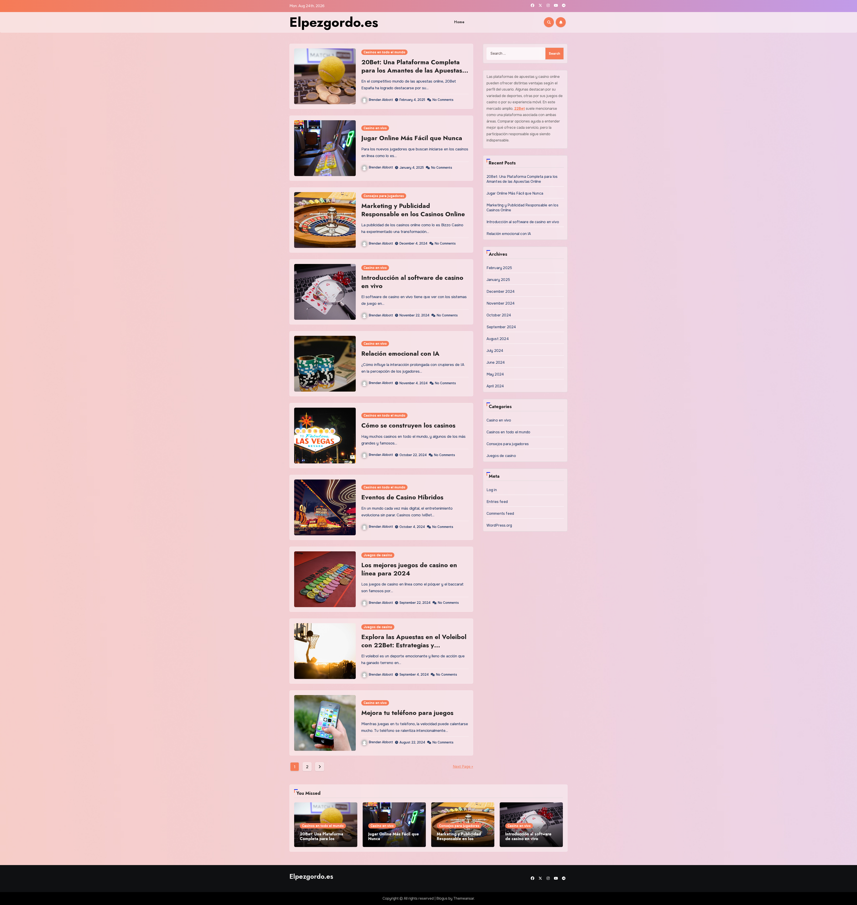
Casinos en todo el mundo (384, 52)
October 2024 (499, 315)
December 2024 (501, 291)
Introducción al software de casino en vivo (412, 281)
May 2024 (495, 374)
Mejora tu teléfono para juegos (407, 712)
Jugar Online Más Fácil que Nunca (412, 138)
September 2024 (501, 327)
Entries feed (497, 501)
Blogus (441, 898)
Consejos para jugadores (384, 196)
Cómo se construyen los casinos (408, 425)
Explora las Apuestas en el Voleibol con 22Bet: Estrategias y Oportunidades (413, 645)
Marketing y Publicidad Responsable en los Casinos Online (413, 209)
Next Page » (463, 766)
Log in (492, 490)
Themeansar (463, 898)
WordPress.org (499, 525)
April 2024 (495, 386)
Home (459, 22)
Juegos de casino (378, 555)
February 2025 (499, 268)
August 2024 (498, 338)
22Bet (519, 108)
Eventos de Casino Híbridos (402, 497)
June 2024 (496, 362)
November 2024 (501, 303)
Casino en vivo (375, 128)
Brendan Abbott (381, 100)
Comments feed (500, 513)
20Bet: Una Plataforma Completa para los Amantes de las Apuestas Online (411, 70)
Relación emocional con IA (400, 353)
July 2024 (495, 350)
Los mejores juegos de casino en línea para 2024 (409, 569)
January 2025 (498, 279)
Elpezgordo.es (333, 22)
